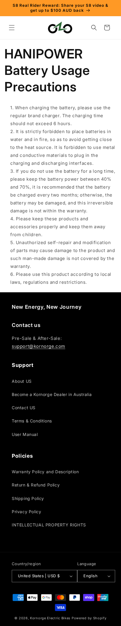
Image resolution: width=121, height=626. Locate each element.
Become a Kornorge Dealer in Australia (52, 394)
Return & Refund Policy (36, 484)
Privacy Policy (26, 511)
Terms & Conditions (32, 420)
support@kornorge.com (38, 346)
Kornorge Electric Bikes (50, 618)
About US (22, 381)
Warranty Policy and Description (45, 471)
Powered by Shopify (89, 618)
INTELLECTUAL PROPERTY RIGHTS (49, 524)
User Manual (25, 434)
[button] (11, 27)
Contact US (24, 407)
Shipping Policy (28, 498)
